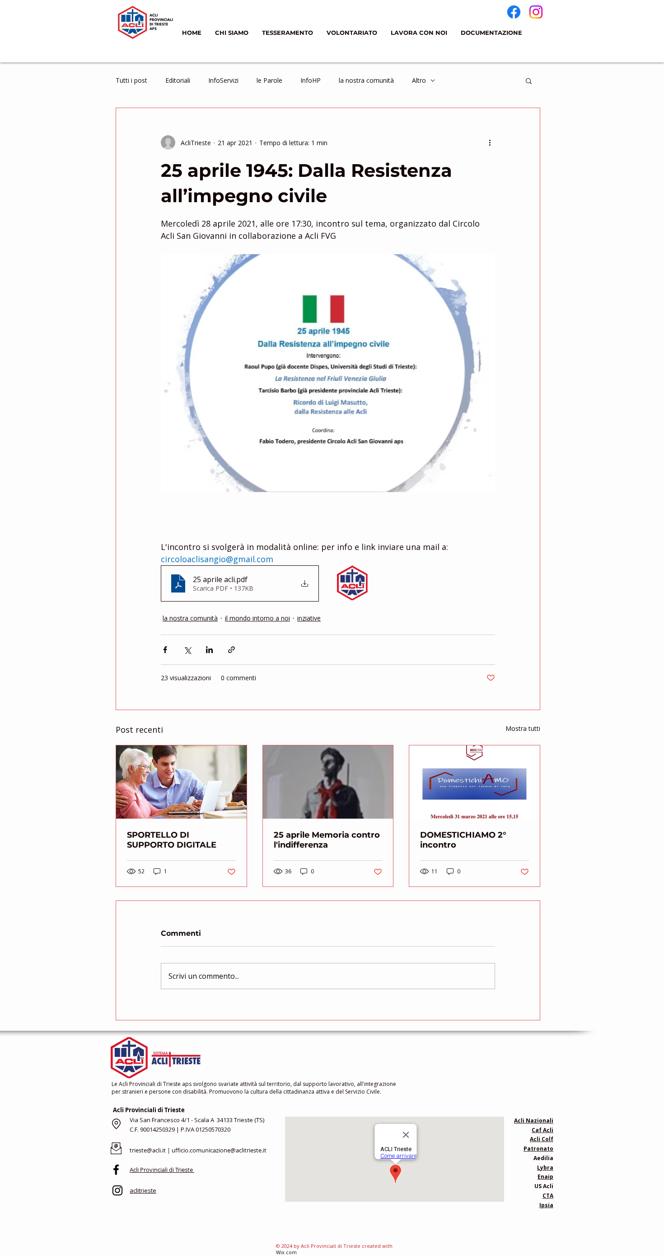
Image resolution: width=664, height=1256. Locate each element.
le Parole (269, 80)
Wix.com (286, 1252)
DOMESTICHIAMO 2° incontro (463, 840)
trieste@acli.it (148, 1150)
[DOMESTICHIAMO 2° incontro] (474, 782)
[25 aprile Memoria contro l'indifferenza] (328, 782)
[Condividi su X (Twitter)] (187, 649)
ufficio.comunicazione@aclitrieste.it (219, 1150)
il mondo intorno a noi (257, 618)
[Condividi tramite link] (231, 649)
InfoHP (310, 80)
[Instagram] (536, 12)
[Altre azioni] (489, 142)
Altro (419, 80)
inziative (309, 618)
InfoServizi (223, 80)
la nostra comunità (366, 80)
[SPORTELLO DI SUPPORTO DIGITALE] (181, 782)
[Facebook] (514, 12)
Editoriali (177, 80)
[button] (528, 80)
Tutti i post (131, 80)
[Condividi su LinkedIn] (209, 649)
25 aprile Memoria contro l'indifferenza (327, 840)
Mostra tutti (522, 728)
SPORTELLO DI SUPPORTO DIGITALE (171, 840)
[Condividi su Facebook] (165, 649)
